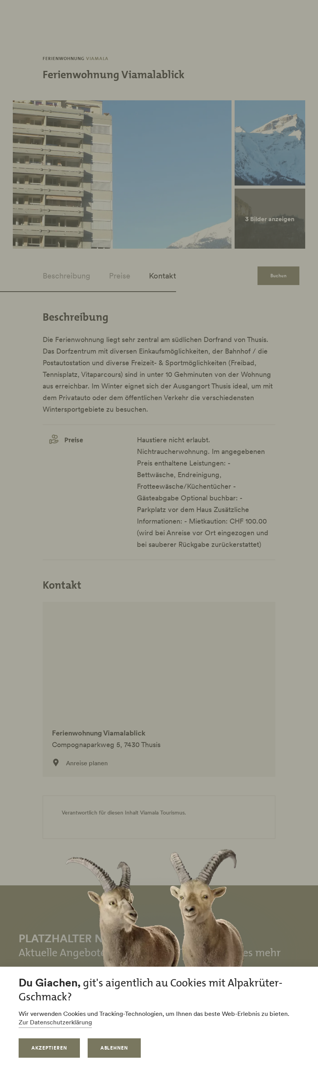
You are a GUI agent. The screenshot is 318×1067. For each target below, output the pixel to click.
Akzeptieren (49, 1048)
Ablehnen (114, 1048)
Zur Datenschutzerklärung (55, 1022)
